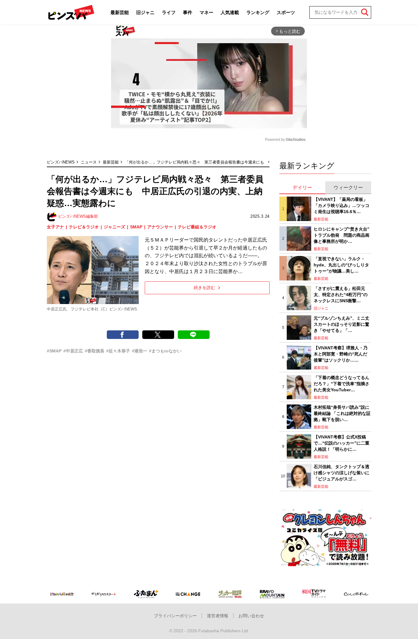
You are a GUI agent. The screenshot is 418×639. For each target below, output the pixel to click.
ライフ (169, 12)
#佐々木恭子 (118, 350)
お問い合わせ (251, 615)
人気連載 (230, 12)
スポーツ (286, 12)
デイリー (302, 187)
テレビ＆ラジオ (84, 226)
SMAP (136, 226)
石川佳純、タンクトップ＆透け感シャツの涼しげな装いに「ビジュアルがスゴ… (341, 472)
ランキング (257, 12)
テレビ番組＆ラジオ (197, 226)
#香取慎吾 (94, 350)
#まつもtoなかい (165, 350)
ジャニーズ (114, 226)
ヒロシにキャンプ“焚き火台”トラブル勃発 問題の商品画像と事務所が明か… (341, 235)
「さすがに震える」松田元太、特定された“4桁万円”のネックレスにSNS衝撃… (341, 294)
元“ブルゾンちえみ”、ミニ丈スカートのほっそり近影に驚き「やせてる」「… (341, 324)
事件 (187, 12)
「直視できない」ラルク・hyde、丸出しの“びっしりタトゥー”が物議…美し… (341, 264)
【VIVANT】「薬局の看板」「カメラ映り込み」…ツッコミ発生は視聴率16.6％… (341, 205)
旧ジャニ (145, 12)
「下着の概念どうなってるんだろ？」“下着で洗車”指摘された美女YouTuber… (341, 383)
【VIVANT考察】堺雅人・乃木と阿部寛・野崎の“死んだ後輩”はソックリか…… (341, 353)
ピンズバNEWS (61, 162)
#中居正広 (73, 350)
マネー (206, 12)
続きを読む (204, 287)
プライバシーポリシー (175, 615)
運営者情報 (217, 615)
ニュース (89, 162)
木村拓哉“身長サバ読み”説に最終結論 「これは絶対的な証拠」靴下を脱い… (342, 413)
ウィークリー (348, 187)
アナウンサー (160, 226)
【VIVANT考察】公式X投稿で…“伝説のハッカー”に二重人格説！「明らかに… (341, 442)
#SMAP (54, 350)
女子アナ (55, 226)
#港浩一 (139, 350)
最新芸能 (119, 12)
